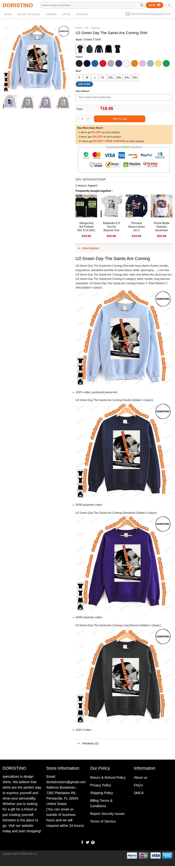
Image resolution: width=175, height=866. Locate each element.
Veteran (82, 14)
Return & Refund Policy (107, 777)
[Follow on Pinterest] (92, 843)
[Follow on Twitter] (87, 843)
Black (79, 63)
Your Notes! (82, 91)
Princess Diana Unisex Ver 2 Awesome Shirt (136, 230)
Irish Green (166, 63)
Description (90, 248)
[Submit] (142, 5)
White (126, 63)
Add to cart (119, 118)
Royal (94, 63)
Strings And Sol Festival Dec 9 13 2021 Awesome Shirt (86, 230)
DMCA (139, 793)
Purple (118, 63)
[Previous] (8, 58)
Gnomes (51, 14)
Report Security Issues (107, 814)
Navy (87, 63)
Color (79, 56)
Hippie (67, 14)
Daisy (158, 63)
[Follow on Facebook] (82, 843)
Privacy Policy (100, 785)
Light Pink (142, 63)
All (86, 28)
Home (8, 14)
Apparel (95, 28)
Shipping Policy (101, 793)
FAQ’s (138, 785)
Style (79, 39)
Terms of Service (103, 821)
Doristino (18, 5)
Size (78, 71)
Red (102, 63)
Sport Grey (110, 63)
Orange (134, 63)
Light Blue (150, 63)
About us (140, 777)
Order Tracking (28, 14)
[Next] (65, 58)
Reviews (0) (90, 743)
